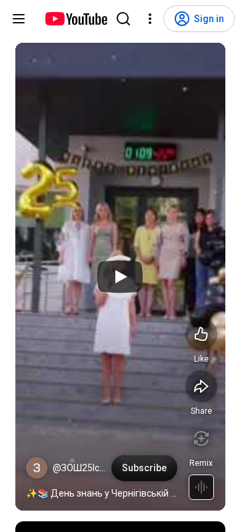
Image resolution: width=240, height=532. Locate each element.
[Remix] (201, 438)
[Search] (123, 19)
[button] (36, 468)
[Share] (201, 386)
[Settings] (150, 19)
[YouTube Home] (76, 18)
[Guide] (19, 19)
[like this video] (201, 334)
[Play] (120, 277)
